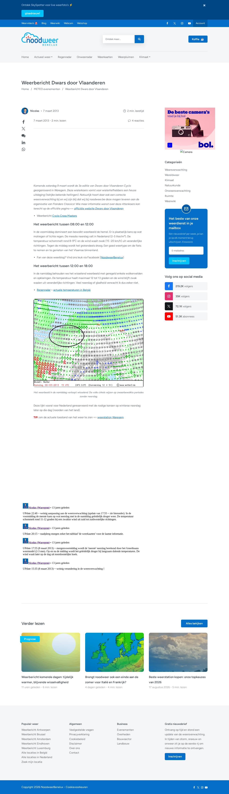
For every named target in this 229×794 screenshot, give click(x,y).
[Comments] (23, 135)
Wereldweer (172, 175)
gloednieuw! (32, 13)
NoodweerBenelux (112, 257)
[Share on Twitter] (23, 128)
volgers (184, 286)
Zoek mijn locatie (31, 761)
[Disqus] (82, 544)
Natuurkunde (172, 185)
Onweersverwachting (177, 190)
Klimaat (169, 180)
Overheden (123, 734)
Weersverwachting (176, 169)
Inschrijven (179, 260)
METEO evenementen (47, 89)
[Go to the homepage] (39, 39)
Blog (44, 23)
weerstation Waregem (110, 417)
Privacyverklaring (79, 734)
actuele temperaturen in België (72, 290)
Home (25, 89)
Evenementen (125, 729)
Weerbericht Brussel (33, 734)
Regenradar (43, 290)
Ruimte (169, 196)
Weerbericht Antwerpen (35, 729)
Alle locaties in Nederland (36, 757)
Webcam (68, 23)
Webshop (82, 23)
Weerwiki (55, 23)
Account (200, 23)
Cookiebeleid (77, 739)
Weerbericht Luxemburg (35, 748)
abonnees (185, 316)
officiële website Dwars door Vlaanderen (99, 208)
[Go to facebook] (167, 23)
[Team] (24, 111)
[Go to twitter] (174, 23)
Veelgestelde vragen (81, 729)
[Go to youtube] (189, 23)
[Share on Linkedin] (23, 142)
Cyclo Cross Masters (64, 215)
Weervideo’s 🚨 (29, 23)
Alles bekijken (194, 623)
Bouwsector (124, 739)
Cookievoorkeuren (77, 787)
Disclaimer (75, 743)
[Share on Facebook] (23, 121)
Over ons (74, 748)
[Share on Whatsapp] (23, 149)
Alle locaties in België (34, 752)
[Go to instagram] (182, 23)
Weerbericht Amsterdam (36, 739)
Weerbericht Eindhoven (35, 743)
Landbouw (123, 743)
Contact (74, 752)
